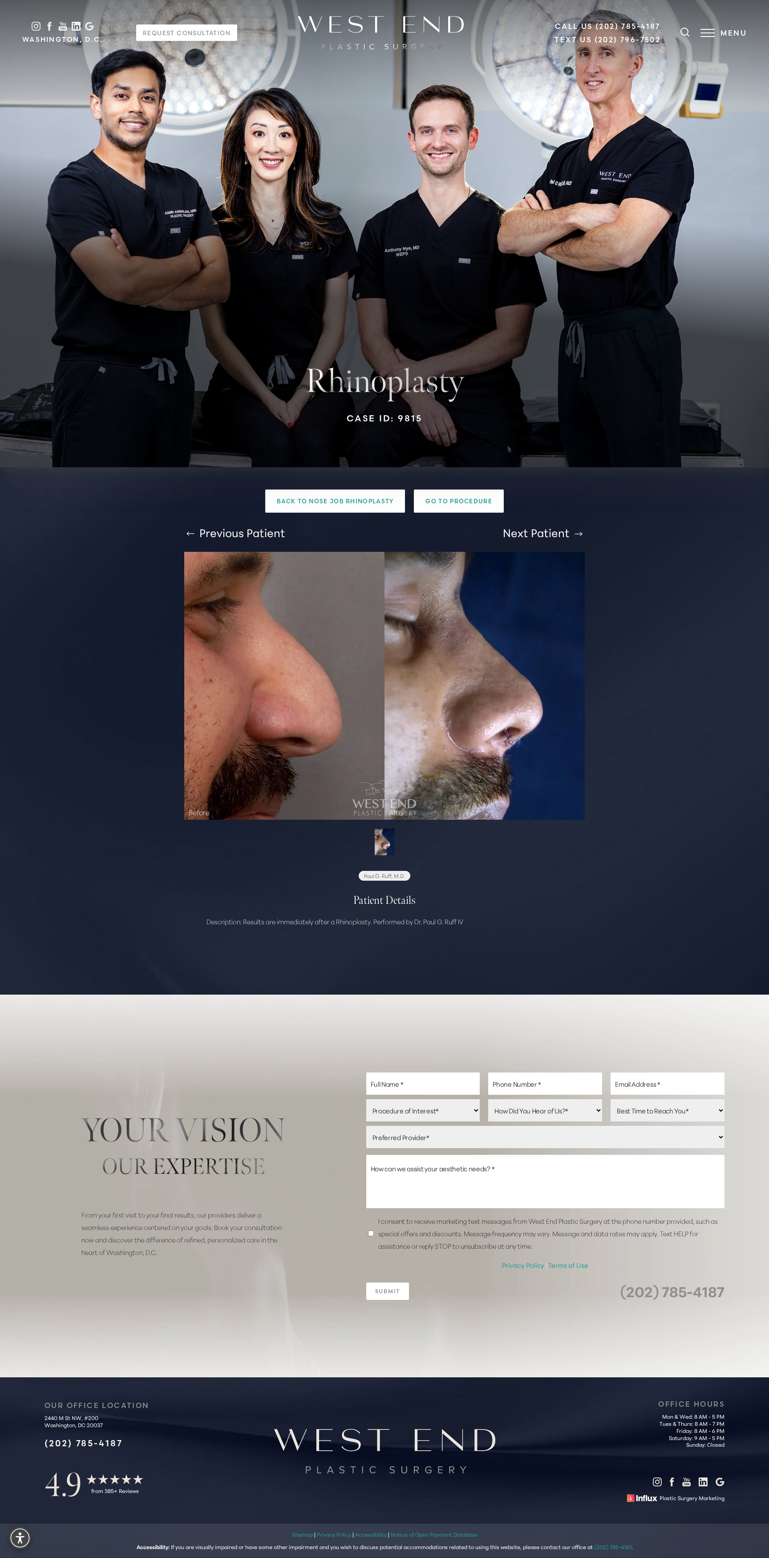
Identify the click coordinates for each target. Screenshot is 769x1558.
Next (536, 532)
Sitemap (302, 1534)
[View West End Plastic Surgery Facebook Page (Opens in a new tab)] (49, 26)
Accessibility (371, 1534)
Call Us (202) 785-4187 (607, 26)
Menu (733, 32)
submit (388, 1290)
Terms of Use (568, 1264)
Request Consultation (187, 32)
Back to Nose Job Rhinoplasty (335, 501)
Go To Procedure (458, 501)
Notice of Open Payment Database (434, 1534)
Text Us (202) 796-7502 (607, 39)
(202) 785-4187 (672, 1290)
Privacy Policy (524, 1264)
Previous (241, 532)
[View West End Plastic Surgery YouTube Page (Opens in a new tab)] (62, 26)
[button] (707, 33)
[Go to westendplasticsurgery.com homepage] (380, 32)
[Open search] (685, 33)
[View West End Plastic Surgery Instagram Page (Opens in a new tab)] (36, 26)
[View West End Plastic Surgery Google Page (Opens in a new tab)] (89, 26)
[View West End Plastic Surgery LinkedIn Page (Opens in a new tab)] (76, 26)
